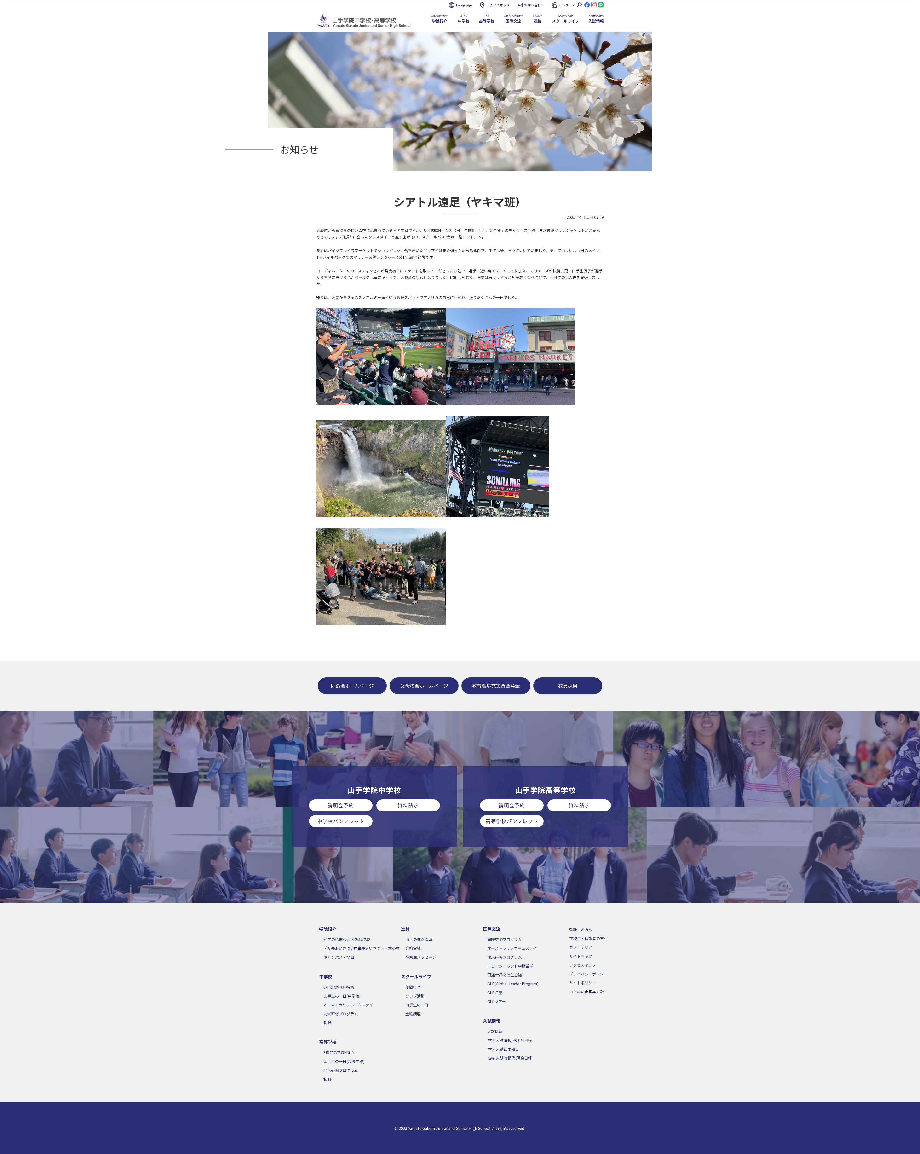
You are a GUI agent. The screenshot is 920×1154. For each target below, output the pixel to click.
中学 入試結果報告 (503, 1049)
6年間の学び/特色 (338, 987)
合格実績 (413, 948)
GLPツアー (496, 1001)
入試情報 (495, 1031)
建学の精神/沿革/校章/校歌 (346, 939)
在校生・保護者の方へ (588, 938)
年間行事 (413, 987)
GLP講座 (494, 992)
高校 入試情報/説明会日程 (509, 1058)
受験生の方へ (580, 929)
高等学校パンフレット (512, 821)
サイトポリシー (582, 983)
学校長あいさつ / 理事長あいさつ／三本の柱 (361, 948)
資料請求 (408, 805)
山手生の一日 (416, 1005)
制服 (327, 1022)
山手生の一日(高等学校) (344, 1061)
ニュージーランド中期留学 (510, 966)
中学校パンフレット (341, 821)
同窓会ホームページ (352, 685)
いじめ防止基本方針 (586, 991)
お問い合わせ (534, 5)
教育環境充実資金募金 (496, 685)
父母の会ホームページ (424, 685)
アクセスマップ (498, 5)
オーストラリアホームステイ (348, 1005)
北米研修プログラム (340, 1013)
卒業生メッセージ (420, 957)
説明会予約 (341, 805)
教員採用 (567, 685)
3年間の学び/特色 (338, 1052)
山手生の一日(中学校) (342, 996)
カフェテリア (580, 947)
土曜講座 (413, 1013)
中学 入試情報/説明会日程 (509, 1040)
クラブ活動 (415, 996)
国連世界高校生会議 (504, 975)
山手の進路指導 (418, 939)
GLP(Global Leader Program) (513, 984)
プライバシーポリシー (588, 974)
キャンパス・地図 (338, 957)
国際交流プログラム (504, 939)
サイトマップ (580, 956)
